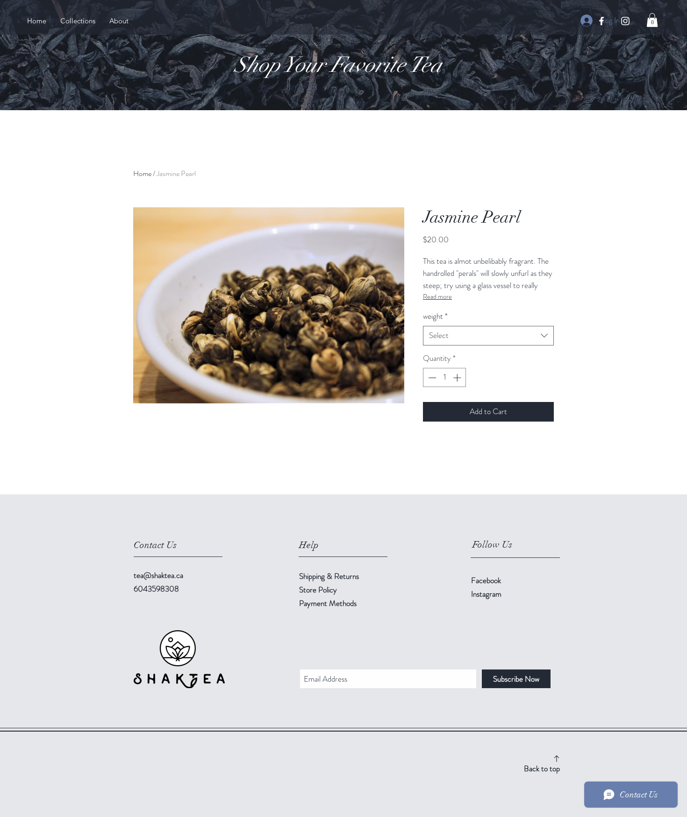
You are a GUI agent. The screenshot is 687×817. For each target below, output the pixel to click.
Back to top (542, 768)
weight (435, 316)
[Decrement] (431, 377)
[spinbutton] (444, 377)
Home (142, 173)
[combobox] (488, 335)
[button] (652, 20)
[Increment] (458, 377)
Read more (437, 296)
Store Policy (318, 589)
